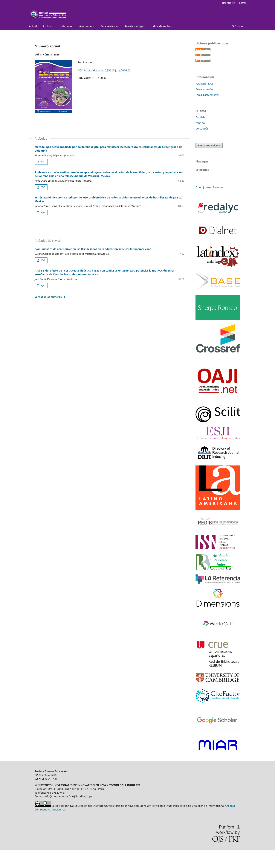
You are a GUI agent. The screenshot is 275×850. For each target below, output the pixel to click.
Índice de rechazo (162, 26)
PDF (42, 162)
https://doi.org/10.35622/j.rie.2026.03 (107, 70)
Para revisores (109, 26)
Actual (33, 26)
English (200, 117)
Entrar (242, 2)
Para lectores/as (204, 83)
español (200, 123)
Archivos (48, 26)
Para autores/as (204, 89)
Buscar (238, 26)
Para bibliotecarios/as (207, 95)
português (202, 128)
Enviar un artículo (209, 145)
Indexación (66, 26)
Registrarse (228, 2)
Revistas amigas (134, 26)
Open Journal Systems (209, 187)
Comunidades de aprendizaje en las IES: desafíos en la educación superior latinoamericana (93, 249)
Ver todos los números (48, 297)
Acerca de (85, 26)
